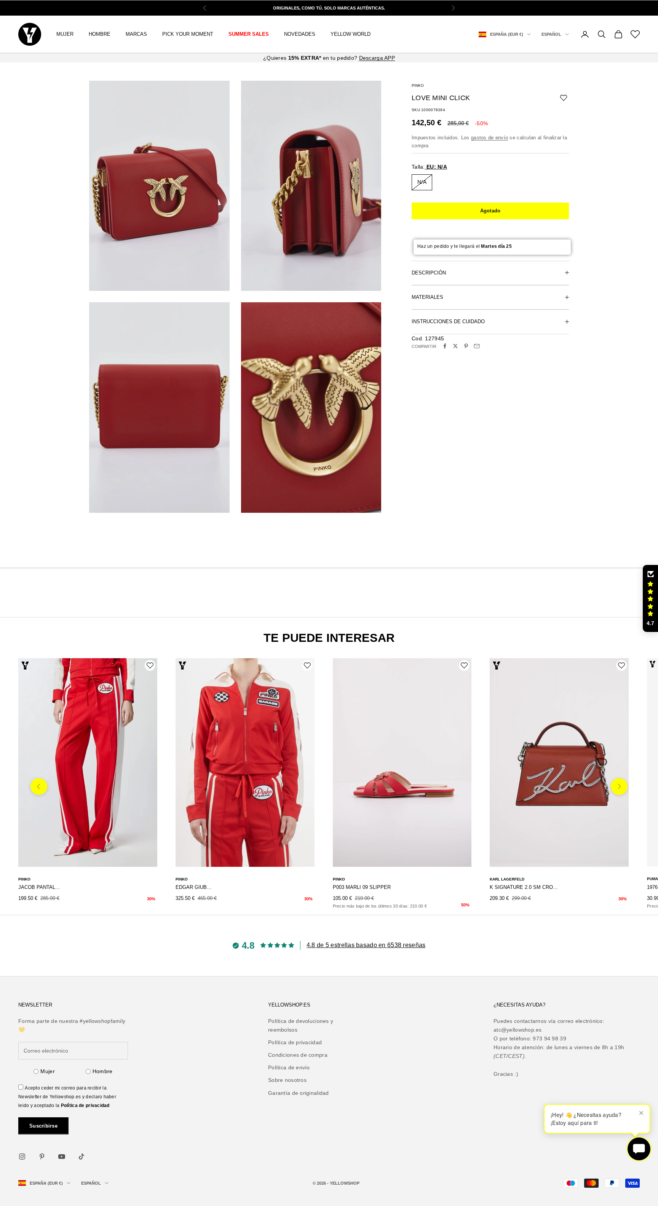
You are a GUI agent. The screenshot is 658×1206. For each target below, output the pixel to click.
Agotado (490, 210)
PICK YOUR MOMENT (187, 34)
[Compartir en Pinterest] (466, 346)
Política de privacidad (85, 1105)
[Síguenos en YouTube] (61, 1156)
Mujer (47, 1071)
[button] (650, 598)
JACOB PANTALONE (39, 887)
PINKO (418, 85)
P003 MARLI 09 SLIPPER (362, 887)
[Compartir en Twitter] (455, 346)
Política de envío (289, 1067)
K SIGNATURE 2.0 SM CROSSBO (524, 887)
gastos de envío (489, 137)
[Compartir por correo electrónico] (477, 346)
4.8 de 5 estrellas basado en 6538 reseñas (366, 945)
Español (551, 34)
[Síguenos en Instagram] (22, 1156)
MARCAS (136, 34)
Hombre (103, 1071)
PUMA (652, 879)
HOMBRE (99, 34)
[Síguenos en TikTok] (81, 1156)
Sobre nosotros (287, 1080)
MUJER (64, 34)
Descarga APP (377, 58)
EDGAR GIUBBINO (195, 887)
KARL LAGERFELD (507, 879)
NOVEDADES (299, 34)
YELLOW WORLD (351, 34)
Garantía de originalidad (298, 1093)
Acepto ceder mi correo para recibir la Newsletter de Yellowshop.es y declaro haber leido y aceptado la (67, 1096)
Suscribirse (43, 1126)
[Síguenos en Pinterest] (42, 1156)
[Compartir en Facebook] (445, 346)
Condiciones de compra (297, 1055)
